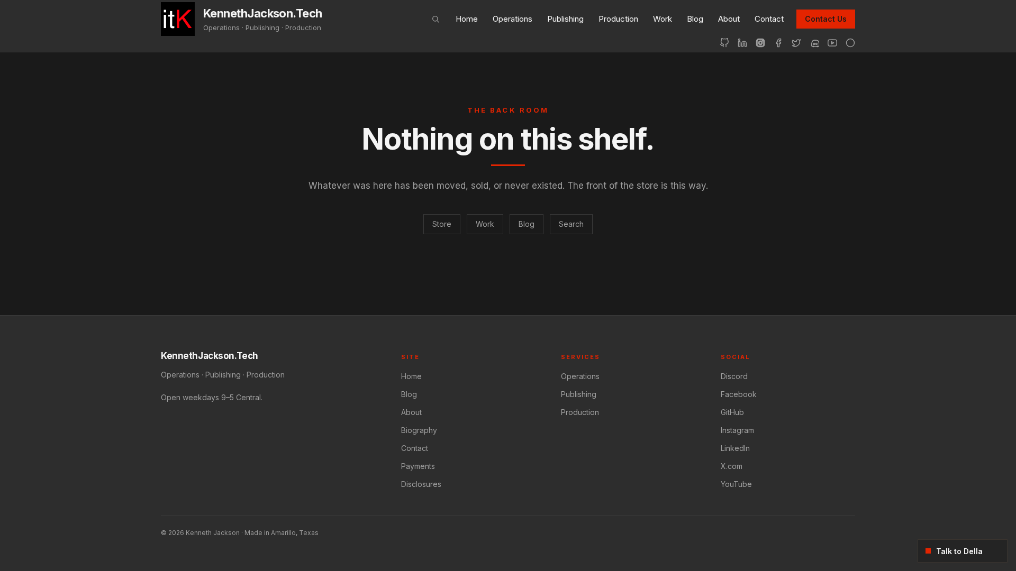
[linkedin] (742, 43)
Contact (769, 19)
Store (441, 223)
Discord (734, 376)
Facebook (739, 394)
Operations (512, 19)
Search (571, 223)
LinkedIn (735, 448)
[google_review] (850, 43)
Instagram (737, 430)
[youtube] (832, 43)
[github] (724, 43)
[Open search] (435, 19)
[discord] (814, 43)
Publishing (565, 19)
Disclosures (421, 484)
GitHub (732, 412)
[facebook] (778, 43)
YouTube (736, 484)
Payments (418, 466)
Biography (419, 430)
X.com (731, 466)
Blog (695, 19)
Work (662, 19)
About (729, 19)
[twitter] (796, 43)
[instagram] (760, 43)
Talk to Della (959, 551)
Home (467, 19)
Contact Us (826, 18)
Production (618, 19)
